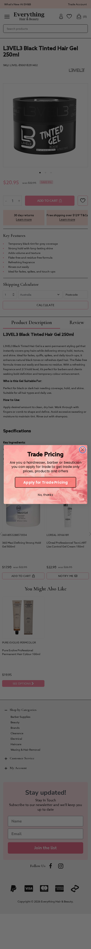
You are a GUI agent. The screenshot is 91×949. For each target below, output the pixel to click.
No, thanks (45, 495)
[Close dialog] (82, 449)
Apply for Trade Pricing (45, 482)
